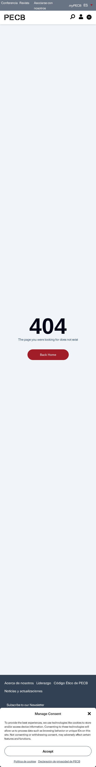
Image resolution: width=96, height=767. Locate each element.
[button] (89, 713)
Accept (48, 751)
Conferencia (9, 3)
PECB (75, 5)
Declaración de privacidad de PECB (59, 761)
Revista (24, 3)
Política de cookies (25, 761)
